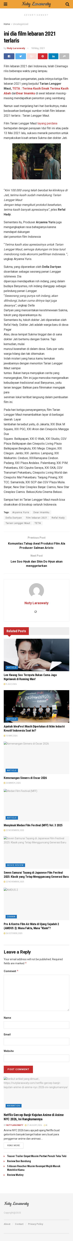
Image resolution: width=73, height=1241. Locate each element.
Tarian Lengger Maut (18, 523)
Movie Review (15, 865)
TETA (38, 523)
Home (7, 24)
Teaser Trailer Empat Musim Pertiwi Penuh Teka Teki (36, 1156)
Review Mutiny (15, 1174)
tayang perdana (47, 123)
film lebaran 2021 (36, 517)
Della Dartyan (14, 517)
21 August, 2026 (34, 1125)
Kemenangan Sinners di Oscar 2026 (25, 778)
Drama (11, 916)
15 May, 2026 (11, 736)
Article (11, 667)
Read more (13, 1145)
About (7, 1224)
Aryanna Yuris (20, 512)
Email (7, 1034)
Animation (13, 1105)
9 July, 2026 (11, 684)
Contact (19, 1224)
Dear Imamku (25, 93)
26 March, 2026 (13, 783)
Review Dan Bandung (19, 1161)
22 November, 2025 (14, 830)
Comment (11, 971)
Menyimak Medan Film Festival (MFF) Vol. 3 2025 (33, 825)
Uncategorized (20, 24)
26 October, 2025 (13, 933)
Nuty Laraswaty (16, 48)
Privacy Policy (35, 1224)
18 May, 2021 (38, 48)
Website (9, 1051)
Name (7, 1017)
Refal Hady (58, 517)
